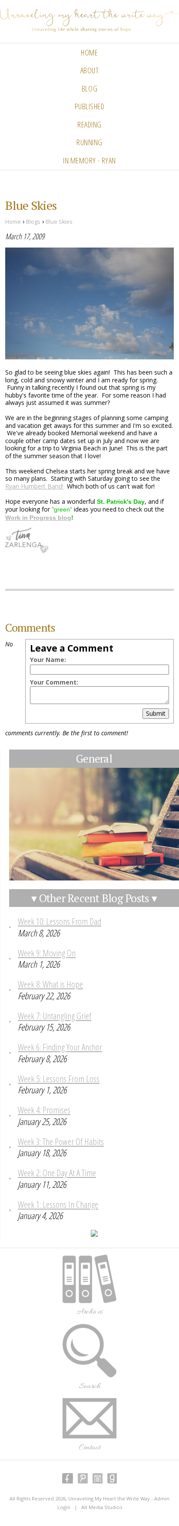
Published (90, 106)
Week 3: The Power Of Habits (61, 1141)
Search (89, 1386)
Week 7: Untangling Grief (54, 1015)
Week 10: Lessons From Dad (59, 921)
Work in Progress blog (38, 517)
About (89, 70)
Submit (156, 713)
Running (89, 142)
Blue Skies (59, 221)
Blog (89, 88)
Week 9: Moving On (47, 953)
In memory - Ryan (89, 160)
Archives (89, 1311)
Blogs (33, 221)
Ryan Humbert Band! (34, 486)
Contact (89, 1447)
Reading (89, 124)
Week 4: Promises (44, 1109)
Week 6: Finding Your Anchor (60, 1047)
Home (89, 52)
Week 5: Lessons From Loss (58, 1078)
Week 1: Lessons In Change (58, 1204)
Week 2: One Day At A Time (57, 1172)
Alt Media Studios (101, 1507)
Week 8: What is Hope (50, 984)
